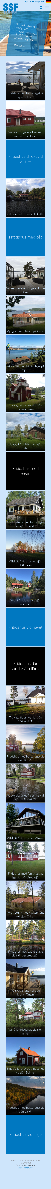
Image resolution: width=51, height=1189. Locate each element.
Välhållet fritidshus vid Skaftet (25, 214)
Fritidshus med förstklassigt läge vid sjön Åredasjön (25, 875)
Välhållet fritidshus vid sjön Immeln (25, 1031)
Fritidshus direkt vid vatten (25, 159)
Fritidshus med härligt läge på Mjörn (25, 368)
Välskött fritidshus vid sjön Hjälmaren (25, 563)
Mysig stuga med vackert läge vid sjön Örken (25, 914)
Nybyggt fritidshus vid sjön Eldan (25, 446)
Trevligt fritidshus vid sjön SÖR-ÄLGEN (25, 719)
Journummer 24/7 (25, 1168)
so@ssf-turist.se (28, 1165)
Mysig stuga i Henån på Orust (25, 331)
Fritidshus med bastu (25, 471)
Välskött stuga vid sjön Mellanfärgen (25, 992)
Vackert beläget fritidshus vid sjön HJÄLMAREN (25, 797)
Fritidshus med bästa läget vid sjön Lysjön (26, 1109)
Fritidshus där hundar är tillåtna (25, 666)
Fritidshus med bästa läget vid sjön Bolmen (26, 95)
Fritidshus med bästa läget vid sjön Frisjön (26, 758)
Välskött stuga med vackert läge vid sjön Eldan (25, 134)
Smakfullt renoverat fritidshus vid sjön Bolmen (25, 1070)
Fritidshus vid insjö (25, 1134)
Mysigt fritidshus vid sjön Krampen (25, 602)
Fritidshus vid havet (25, 627)
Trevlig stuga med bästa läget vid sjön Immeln (25, 524)
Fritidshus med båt (25, 237)
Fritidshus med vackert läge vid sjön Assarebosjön (25, 953)
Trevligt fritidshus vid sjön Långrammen (25, 407)
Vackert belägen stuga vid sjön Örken (25, 290)
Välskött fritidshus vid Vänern (25, 838)
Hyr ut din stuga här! (34, 1)
